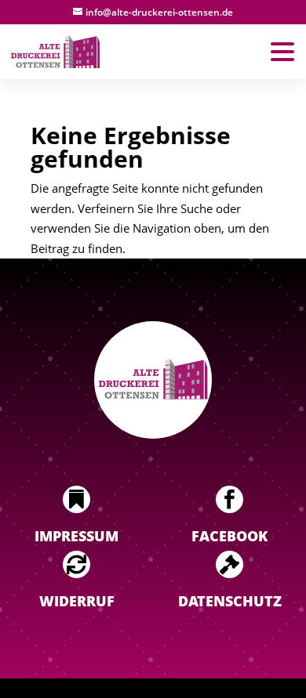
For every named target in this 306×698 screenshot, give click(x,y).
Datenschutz (230, 600)
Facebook (229, 535)
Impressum (76, 535)
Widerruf (77, 600)
